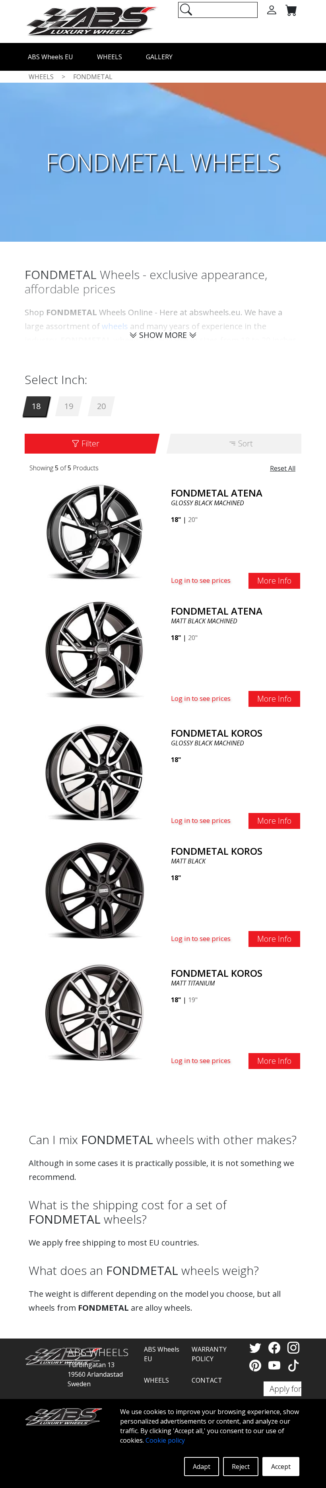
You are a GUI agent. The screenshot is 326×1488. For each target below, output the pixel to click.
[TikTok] (293, 1365)
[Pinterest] (256, 1365)
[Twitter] (256, 1347)
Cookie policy (165, 1440)
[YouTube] (275, 1365)
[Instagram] (293, 1347)
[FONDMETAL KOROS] (94, 771)
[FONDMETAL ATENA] (94, 531)
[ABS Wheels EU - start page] (91, 20)
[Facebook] (275, 1347)
